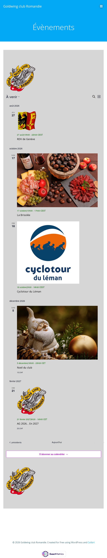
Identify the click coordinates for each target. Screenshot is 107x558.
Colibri (91, 542)
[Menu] (101, 6)
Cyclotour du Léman (29, 291)
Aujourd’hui (57, 442)
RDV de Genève (26, 139)
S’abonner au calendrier (52, 454)
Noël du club (24, 367)
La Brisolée (23, 215)
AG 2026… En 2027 (27, 423)
